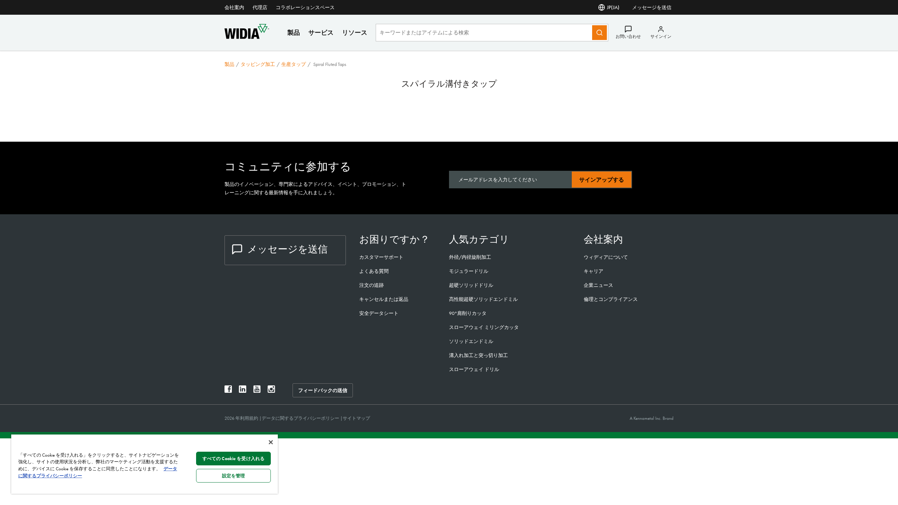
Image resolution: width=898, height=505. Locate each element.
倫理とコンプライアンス (611, 299)
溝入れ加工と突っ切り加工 (478, 355)
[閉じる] (271, 442)
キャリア (593, 271)
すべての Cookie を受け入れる (233, 459)
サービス (321, 32)
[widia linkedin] (242, 391)
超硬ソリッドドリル (471, 285)
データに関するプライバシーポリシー (301, 418)
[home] (246, 37)
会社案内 (234, 7)
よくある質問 (374, 271)
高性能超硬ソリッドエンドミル (483, 299)
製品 (293, 32)
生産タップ (293, 64)
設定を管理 (233, 476)
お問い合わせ (628, 36)
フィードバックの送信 (322, 390)
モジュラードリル (468, 271)
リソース (354, 32)
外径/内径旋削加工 (470, 257)
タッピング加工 (258, 64)
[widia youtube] (257, 391)
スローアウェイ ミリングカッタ (484, 327)
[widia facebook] (228, 391)
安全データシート (378, 313)
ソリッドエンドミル (471, 341)
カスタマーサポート (381, 257)
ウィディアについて (606, 257)
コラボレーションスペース (305, 7)
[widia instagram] (271, 391)
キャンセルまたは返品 (383, 299)
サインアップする (601, 179)
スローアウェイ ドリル (474, 369)
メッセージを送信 (651, 7)
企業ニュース (598, 285)
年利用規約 (247, 418)
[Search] (599, 32)
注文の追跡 (371, 285)
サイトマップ (356, 418)
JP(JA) (613, 7)
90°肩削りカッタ (468, 313)
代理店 (260, 7)
